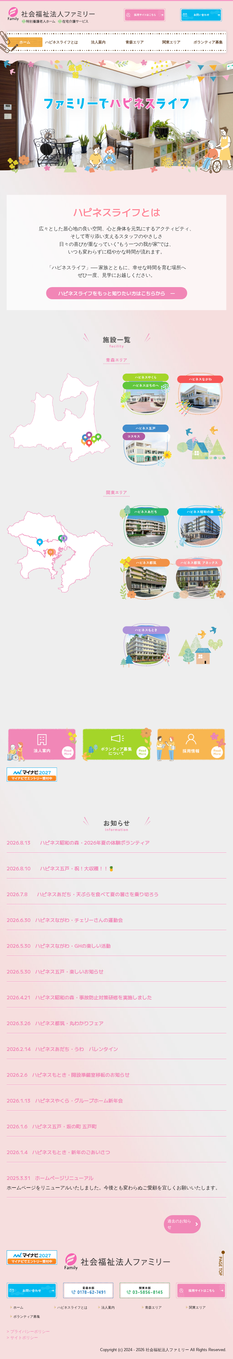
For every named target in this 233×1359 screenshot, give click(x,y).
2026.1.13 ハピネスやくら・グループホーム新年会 (65, 1100)
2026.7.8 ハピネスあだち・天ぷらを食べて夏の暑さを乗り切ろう (83, 894)
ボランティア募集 (208, 42)
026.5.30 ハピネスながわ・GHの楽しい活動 (60, 945)
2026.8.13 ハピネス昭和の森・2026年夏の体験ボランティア (78, 842)
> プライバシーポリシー (28, 1331)
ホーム (24, 42)
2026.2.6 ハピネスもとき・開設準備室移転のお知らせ (68, 1074)
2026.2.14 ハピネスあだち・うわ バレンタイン (62, 1048)
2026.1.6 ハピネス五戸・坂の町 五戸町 (52, 1126)
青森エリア (135, 42)
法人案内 (98, 42)
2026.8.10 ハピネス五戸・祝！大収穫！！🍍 (60, 868)
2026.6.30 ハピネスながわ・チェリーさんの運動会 (65, 920)
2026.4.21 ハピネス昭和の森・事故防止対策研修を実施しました (79, 997)
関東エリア (171, 42)
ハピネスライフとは (61, 42)
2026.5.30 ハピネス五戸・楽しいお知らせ (55, 971)
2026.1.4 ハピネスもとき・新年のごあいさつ (58, 1152)
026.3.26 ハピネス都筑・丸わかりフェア (56, 1023)
